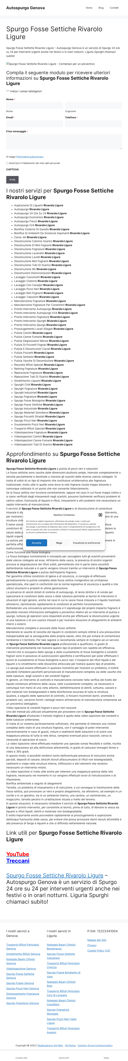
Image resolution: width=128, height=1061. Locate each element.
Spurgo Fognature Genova (22, 1003)
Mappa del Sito (96, 940)
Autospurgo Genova (25, 7)
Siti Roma (70, 1045)
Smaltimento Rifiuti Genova (23, 954)
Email (10, 117)
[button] (100, 515)
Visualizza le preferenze (86, 542)
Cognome (70, 111)
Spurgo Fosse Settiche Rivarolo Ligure (54, 875)
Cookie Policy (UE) (98, 950)
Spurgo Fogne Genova (20, 983)
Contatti (114, 7)
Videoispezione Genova (21, 968)
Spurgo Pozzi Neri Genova (22, 988)
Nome (9, 111)
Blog (101, 7)
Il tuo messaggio (17, 131)
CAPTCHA (12, 169)
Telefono (71, 117)
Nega (59, 542)
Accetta (36, 542)
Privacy (91, 945)
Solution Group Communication (95, 1045)
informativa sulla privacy (30, 156)
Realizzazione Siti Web (50, 1045)
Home (89, 7)
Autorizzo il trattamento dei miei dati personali (34, 163)
